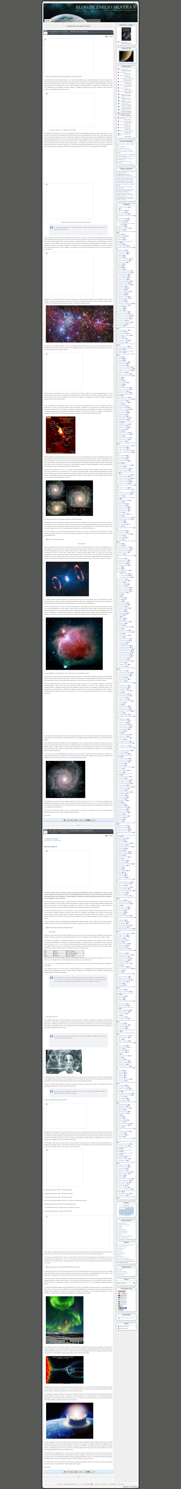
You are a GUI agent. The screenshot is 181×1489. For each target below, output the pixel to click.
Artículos (120, 1226)
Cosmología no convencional (126, 78)
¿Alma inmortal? (121, 1134)
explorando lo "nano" (123, 552)
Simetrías (120, 983)
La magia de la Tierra (123, 685)
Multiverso (120, 839)
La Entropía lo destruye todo (124, 650)
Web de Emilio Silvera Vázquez (125, 1236)
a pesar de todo (121, 212)
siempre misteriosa (122, 981)
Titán (119, 1015)
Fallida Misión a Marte (123, 560)
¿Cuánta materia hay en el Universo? (126, 1141)
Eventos (120, 543)
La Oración (120, 712)
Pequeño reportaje (122, 921)
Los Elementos (121, 778)
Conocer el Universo (123, 311)
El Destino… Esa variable (124, 392)
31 (130, 1214)
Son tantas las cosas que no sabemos (127, 986)
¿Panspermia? (121, 1185)
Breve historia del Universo (124, 270)
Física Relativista (125, 575)
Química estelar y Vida (123, 943)
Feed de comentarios (123, 1273)
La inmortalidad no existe (123, 675)
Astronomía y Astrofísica (123, 258)
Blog (47, 21)
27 (122, 1214)
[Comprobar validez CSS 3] (120, 1484)
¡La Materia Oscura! (122, 1087)
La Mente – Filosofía (122, 694)
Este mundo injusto (122, 524)
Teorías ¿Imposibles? (123, 1011)
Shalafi (103, 1484)
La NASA (120, 704)
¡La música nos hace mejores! (125, 1093)
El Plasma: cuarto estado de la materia (127, 442)
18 (132, 1211)
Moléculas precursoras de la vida (125, 832)
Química (120, 941)
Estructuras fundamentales (124, 534)
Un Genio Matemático (123, 1024)
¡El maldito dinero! (122, 1064)
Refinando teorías (122, 953)
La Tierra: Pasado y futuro (124, 726)
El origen (120, 430)
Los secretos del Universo (124, 792)
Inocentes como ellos (125, 94)
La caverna (122, 100)
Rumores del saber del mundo (125, 149)
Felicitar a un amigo (122, 563)
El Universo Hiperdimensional (125, 478)
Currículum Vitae (122, 1229)
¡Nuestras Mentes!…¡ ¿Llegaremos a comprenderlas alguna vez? (126, 156)
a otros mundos (121, 210)
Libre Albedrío (121, 765)
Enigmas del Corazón (123, 508)
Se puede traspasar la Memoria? (125, 973)
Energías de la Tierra (123, 507)
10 (130, 1209)
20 (122, 1212)
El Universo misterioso (123, 479)
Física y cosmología (122, 584)
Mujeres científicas (122, 838)
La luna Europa (121, 680)
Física (119, 572)
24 (130, 1212)
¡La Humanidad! (121, 1085)
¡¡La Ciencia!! (121, 1133)
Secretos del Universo (123, 976)
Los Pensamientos (122, 785)
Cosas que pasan (122, 323)
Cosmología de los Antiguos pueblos (126, 327)
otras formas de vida (123, 908)
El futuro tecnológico (122, 407)
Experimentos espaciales (124, 547)
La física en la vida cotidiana (124, 655)
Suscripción (93, 21)
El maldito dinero (122, 414)
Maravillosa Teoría (122, 800)
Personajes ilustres (122, 927)
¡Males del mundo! (122, 1106)
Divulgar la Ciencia (122, 363)
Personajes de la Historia (124, 925)
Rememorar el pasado (52, 839)
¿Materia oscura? (122, 1170)
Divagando (120, 358)
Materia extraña (121, 805)
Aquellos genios (121, 250)
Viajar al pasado (121, 1052)
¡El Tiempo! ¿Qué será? (123, 1065)
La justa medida (121, 677)
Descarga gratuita (124, 42)
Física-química (121, 585)
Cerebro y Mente (122, 287)
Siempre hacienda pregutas (124, 980)
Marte (119, 802)
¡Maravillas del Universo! (123, 1108)
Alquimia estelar (121, 236)
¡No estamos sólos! (122, 1113)
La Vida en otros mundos (124, 737)
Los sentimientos (122, 793)
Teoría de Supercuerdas (123, 1010)
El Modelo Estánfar (122, 425)
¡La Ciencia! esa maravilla (124, 1079)
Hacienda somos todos (123, 608)
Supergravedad (121, 995)
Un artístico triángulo (125, 109)
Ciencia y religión (122, 293)
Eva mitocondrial (122, 537)
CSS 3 (122, 1484)
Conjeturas (120, 310)
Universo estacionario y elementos (126, 1042)
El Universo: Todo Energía (124, 494)
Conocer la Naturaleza (123, 313)
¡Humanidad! (121, 1072)
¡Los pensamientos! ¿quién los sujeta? (127, 1101)
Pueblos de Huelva (122, 935)
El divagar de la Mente (123, 397)
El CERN (120, 385)
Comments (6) (94, 33)
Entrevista (120, 512)
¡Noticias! (120, 1116)
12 (120, 1211)
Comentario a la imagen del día (125, 303)
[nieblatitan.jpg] (126, 62)
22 (126, 1212)
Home (83, 21)
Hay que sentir (121, 609)
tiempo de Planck (66, 1259)
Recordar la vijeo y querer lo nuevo (126, 950)
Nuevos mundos (122, 893)
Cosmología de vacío (123, 330)
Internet (120, 628)
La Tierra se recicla (122, 722)
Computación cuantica (123, 305)
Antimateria (120, 244)
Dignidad (120, 356)
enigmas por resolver (123, 510)
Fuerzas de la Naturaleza (124, 591)
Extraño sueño (121, 558)
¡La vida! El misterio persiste (124, 1094)
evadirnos (120, 539)
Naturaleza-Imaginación (123, 853)
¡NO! (119, 1114)
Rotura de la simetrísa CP (124, 963)
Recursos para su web (123, 1237)
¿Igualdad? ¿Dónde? (123, 1165)
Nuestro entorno (122, 877)
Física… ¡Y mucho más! (123, 587)
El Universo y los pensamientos (125, 489)
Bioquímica (120, 269)
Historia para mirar (122, 613)
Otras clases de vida (123, 907)
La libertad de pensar (123, 679)
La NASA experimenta (123, 706)
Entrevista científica (122, 514)
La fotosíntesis (121, 662)
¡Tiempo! (120, 1126)
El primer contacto (122, 447)
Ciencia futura (121, 289)
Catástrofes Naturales (123, 282)
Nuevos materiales (122, 892)
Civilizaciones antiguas (123, 298)
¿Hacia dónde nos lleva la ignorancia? (126, 1162)
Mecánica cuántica (122, 810)
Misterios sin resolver (123, 830)
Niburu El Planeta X (122, 860)
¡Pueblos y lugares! (122, 1120)
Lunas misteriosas (122, 797)
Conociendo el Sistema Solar (124, 315)
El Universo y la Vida (123, 487)
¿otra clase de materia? (123, 1182)
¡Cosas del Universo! (123, 1060)
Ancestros (120, 237)
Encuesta (120, 502)
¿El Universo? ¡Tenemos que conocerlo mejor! (124, 1156)
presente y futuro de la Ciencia (125, 933)
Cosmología (121, 325)
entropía (67, 89)
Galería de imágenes (123, 1231)
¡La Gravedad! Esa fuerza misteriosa (126, 1082)
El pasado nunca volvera (123, 437)
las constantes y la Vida (123, 745)
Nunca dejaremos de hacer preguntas (126, 897)
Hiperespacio (121, 611)
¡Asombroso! (121, 1059)
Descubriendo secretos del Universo (126, 343)
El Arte (119, 379)
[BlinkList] (78, 820)
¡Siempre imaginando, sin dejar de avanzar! (126, 172)
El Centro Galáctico (122, 382)
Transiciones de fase (123, 1018)
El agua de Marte (122, 372)
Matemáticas (121, 804)
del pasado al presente (123, 340)
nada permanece (122, 845)
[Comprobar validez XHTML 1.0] (110, 1484)
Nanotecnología (121, 848)
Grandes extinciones (123, 604)
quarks (61, 1146)
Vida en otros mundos (123, 1055)
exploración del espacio (123, 550)
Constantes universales (123, 317)
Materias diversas (122, 809)
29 (126, 1214)
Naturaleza (120, 850)
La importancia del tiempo (124, 674)
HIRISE (120, 1254)
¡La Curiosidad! (121, 1080)
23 (128, 1212)
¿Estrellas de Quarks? (123, 1158)
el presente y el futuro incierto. (125, 445)
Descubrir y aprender (123, 346)
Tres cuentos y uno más (125, 106)
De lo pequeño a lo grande (124, 335)
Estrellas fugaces (122, 530)
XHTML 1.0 (114, 1484)
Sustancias (120, 999)
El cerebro (120, 384)
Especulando (121, 522)
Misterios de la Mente (123, 827)
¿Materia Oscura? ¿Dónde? (124, 1171)
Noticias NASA (121, 874)
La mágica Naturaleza (123, 687)
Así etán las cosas (122, 253)
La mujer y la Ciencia (123, 699)
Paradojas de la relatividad (124, 915)
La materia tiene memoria (124, 690)
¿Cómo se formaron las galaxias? (126, 1138)
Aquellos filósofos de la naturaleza (126, 247)
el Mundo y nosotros (122, 427)
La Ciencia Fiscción (122, 642)
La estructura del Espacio (124, 654)
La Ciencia (120, 637)
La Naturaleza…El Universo (124, 711)
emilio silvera (121, 177)
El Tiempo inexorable (123, 460)
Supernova (120, 997)
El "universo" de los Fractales (125, 370)
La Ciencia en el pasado (123, 640)
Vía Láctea (120, 1048)
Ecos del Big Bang (122, 365)
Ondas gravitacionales (123, 901)
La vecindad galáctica (123, 729)
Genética (120, 601)
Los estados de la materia (124, 780)
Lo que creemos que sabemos (125, 767)
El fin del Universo (122, 400)
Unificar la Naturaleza (123, 1037)
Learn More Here (122, 186)
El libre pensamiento (122, 412)
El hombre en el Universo (124, 409)
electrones (78, 691)
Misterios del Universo (123, 829)
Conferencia (121, 308)
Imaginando (120, 620)
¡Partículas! (120, 1118)
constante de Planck (59, 944)
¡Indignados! (121, 1075)
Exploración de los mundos (124, 548)
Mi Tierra (120, 821)
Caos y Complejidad (122, 277)
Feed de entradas (122, 1271)
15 (126, 1211)
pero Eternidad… (122, 923)
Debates (120, 337)
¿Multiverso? (121, 1175)
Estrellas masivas (122, 532)
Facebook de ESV (122, 1223)
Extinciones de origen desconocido (126, 555)
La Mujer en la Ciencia (126, 577)
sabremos (120, 970)
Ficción (119, 567)
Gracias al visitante (122, 602)
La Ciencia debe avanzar (124, 638)
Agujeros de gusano (122, 218)
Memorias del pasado (123, 812)
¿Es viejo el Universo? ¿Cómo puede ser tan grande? (71, 830)
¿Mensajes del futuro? (123, 1173)
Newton (120, 858)
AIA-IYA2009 (121, 221)
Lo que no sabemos (122, 770)
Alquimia (120, 234)
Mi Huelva (120, 819)
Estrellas (120, 526)
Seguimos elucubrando (123, 978)
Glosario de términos (123, 1232)
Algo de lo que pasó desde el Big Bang (127, 231)
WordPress (87, 1484)
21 (124, 1212)
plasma (105, 691)
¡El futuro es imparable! (123, 1062)
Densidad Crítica (122, 342)
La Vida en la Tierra (122, 736)
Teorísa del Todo (122, 1013)
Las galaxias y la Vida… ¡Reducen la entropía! (68, 31)
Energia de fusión (122, 505)
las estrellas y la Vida (123, 753)
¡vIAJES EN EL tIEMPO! (123, 1131)
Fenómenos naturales (123, 565)
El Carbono (120, 380)
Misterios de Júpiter (122, 825)
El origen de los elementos (124, 434)
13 (122, 1211)
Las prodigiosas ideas (123, 761)
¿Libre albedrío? (122, 1168)
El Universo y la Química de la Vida (126, 485)
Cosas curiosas (121, 320)
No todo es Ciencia (122, 865)
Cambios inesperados (123, 274)
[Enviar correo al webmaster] (107, 1484)
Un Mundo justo (121, 1026)
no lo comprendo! (122, 862)
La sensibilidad (121, 146)
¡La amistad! (121, 1077)
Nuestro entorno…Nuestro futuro (125, 879)
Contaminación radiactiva (124, 318)
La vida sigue (121, 739)
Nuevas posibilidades (123, 888)
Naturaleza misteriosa (123, 851)
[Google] (68, 820)
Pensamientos (121, 920)
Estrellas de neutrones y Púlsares (126, 527)
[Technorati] (72, 820)
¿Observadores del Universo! (125, 1178)
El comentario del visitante (124, 389)
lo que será (120, 772)
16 (128, 1211)
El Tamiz (120, 1249)
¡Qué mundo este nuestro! (124, 1123)
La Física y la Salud (122, 659)
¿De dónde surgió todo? (123, 148)
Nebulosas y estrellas (123, 856)
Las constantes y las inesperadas (126, 747)
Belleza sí (120, 264)
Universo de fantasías (123, 1040)
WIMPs (119, 1057)
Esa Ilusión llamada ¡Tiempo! (124, 519)
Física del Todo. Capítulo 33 (126, 91)
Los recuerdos (121, 790)
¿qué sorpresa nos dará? (124, 1193)
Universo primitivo (122, 1045)
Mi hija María (121, 817)
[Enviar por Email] (93, 820)
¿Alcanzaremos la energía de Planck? (127, 154)
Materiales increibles (122, 807)
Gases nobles (121, 597)
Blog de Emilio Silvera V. (106, 7)
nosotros (120, 867)
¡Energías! (120, 1070)
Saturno (120, 971)
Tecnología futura (122, 1003)
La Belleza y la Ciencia (123, 635)
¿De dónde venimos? (123, 1145)
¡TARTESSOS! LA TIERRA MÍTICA (52, 840)
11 (132, 1209)
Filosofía (120, 568)
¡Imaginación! (121, 1073)
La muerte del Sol (122, 697)
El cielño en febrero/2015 (123, 387)
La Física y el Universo (123, 657)
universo (120, 1039)
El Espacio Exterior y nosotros (125, 399)
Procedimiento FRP (124, 124)
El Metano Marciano (122, 419)
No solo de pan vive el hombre (125, 863)
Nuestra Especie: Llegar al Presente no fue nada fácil (125, 179)
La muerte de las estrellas (124, 695)
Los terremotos (121, 795)
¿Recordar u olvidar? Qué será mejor (126, 1196)
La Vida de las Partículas (123, 734)
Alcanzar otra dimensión (123, 228)
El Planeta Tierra (122, 441)
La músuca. (120, 702)
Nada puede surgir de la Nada (125, 846)
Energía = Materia (122, 503)
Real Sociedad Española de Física (126, 1259)
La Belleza (120, 633)
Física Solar (121, 582)
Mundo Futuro (121, 841)
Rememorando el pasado (124, 958)
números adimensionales (124, 895)
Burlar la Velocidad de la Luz (124, 272)
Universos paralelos (122, 1047)
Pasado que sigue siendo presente (126, 917)
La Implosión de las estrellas (124, 672)
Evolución (120, 545)
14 (124, 1211)
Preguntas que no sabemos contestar (126, 930)
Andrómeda (120, 239)
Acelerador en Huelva (123, 213)
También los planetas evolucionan (125, 1001)
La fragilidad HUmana (123, 664)
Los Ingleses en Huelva (123, 781)
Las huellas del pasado (123, 758)
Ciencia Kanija (121, 1248)
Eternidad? (120, 535)
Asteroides (120, 255)
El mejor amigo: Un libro (123, 417)
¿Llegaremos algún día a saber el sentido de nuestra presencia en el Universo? (125, 190)
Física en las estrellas (123, 580)
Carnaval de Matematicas (124, 281)
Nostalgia (120, 868)
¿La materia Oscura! (123, 1166)
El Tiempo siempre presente (124, 465)
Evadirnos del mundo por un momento (126, 540)
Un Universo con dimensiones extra (126, 1032)
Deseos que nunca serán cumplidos (126, 354)
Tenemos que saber (122, 1005)
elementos (120, 495)
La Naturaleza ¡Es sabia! (123, 709)
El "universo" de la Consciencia (125, 368)
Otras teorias (121, 910)
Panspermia (121, 913)
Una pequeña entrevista (123, 1035)
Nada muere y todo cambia (124, 843)
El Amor (120, 377)
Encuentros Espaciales (123, 500)
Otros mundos (121, 912)
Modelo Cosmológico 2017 (126, 81)
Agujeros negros (122, 220)
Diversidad (120, 360)
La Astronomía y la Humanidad (125, 632)
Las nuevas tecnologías (123, 760)
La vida (119, 732)
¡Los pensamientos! (122, 1100)
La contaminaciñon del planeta (125, 649)
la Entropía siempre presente (124, 652)
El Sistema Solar (122, 458)
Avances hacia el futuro (123, 260)
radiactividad (64, 1350)
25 (132, 1212)
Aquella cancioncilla (122, 245)
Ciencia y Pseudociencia (123, 291)
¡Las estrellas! (121, 1096)
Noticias (120, 872)
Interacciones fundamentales (124, 626)
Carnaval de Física (61, 21)
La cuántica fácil (124, 69)
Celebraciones (121, 286)
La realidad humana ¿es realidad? (126, 716)
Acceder (120, 1269)
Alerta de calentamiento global (127, 130)
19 (120, 1212)
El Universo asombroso (123, 468)
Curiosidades (121, 331)
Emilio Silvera (121, 171)
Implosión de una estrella (123, 621)
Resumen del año (122, 961)
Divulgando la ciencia (123, 362)
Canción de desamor (123, 275)
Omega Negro (121, 900)
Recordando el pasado (123, 948)
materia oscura (63, 469)
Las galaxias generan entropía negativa (78, 33)
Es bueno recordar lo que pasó (125, 517)
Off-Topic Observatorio (123, 1258)
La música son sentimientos (124, 700)
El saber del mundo (122, 449)
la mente (120, 692)
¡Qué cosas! (121, 1121)
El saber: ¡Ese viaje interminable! (125, 452)
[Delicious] (64, 820)
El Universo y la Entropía (123, 481)
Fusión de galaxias (122, 592)
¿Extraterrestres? (122, 1160)
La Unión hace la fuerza (123, 727)
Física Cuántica (124, 573)
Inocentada (120, 625)
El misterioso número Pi (123, 424)
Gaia (119, 596)
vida (119, 1053)
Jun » (128, 1215)
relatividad (108, 1257)
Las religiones (121, 763)
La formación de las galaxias (124, 661)
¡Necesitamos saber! (123, 1111)
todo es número (121, 1017)
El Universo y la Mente (123, 483)
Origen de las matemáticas (124, 903)
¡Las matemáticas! (122, 1098)
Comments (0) (87, 832)
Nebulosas (120, 855)
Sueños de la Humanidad (124, 991)
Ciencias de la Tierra (123, 296)
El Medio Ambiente (122, 416)
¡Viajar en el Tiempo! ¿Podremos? (126, 1128)
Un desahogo (121, 1023)
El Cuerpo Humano (122, 391)
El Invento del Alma (122, 410)
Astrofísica (120, 257)
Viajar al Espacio (122, 1050)
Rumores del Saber (122, 966)
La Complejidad (121, 643)
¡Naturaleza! (121, 1109)
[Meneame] (74, 820)
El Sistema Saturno (122, 457)
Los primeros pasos (122, 788)
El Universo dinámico (123, 476)
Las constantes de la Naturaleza (125, 743)
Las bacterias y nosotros (124, 741)
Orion (119, 905)
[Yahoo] (70, 820)
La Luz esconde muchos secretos (126, 682)
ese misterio (121, 520)
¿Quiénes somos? (122, 1195)
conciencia (120, 306)
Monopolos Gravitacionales (126, 84)
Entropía (120, 515)
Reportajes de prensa (123, 960)
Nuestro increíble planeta (124, 883)
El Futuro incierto (122, 405)
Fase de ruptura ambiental (126, 121)
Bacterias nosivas (122, 262)
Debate (75, 21)
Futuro (119, 594)
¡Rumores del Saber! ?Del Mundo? (126, 164)
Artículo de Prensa (122, 252)
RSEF (119, 965)
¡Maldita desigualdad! (123, 1104)
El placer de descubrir (123, 439)
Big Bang (120, 265)
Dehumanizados (122, 338)
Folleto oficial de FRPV (125, 127)
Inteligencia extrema (124, 75)
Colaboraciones (121, 301)
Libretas (120, 1234)
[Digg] (66, 820)
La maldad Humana (122, 688)
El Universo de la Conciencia (124, 474)
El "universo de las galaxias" (124, 367)
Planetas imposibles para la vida (125, 928)
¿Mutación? (120, 1176)
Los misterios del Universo (124, 783)
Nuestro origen (121, 885)
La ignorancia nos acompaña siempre (126, 667)
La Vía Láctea (121, 731)
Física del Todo (123, 88)
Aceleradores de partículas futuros (126, 215)
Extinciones (120, 553)
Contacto (120, 1228)
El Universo (120, 466)
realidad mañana (122, 946)
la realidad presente (122, 719)
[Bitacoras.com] (83, 820)
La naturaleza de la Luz (123, 707)
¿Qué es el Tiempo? (122, 1187)
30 (128, 1214)
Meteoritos (120, 814)
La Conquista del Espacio (124, 647)
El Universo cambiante (123, 470)
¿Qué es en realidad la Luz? (124, 1188)
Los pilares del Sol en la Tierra (125, 786)
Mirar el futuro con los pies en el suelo (126, 822)
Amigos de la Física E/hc (123, 1224)
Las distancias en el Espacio (124, 750)
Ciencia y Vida (121, 294)
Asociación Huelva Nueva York (125, 1245)
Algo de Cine (121, 229)
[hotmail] (81, 820)
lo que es (120, 768)
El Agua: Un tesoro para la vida (125, 375)
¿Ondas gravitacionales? (124, 1180)
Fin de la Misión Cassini (123, 570)
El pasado (120, 436)
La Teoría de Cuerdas (123, 720)
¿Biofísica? (120, 1136)
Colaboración (121, 299)
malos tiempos (121, 798)
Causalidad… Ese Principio (124, 284)
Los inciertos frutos (124, 103)
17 (130, 1211)
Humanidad (120, 614)
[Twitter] (91, 820)
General (120, 599)
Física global (123, 72)
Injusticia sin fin (121, 623)
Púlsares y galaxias (122, 936)
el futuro (120, 404)
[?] (94, 820)
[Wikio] (85, 820)
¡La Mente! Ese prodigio (123, 1088)
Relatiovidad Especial (123, 956)
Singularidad (121, 985)
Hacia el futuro (121, 606)
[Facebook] (89, 820)
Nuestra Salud (121, 875)
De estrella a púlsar (122, 333)
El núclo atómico (122, 429)
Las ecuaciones (121, 752)
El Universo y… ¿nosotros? (124, 492)
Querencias (120, 938)
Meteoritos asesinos (122, 815)
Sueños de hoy (121, 989)
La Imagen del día (122, 670)
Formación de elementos (123, 589)
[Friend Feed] (87, 820)
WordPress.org (121, 1274)
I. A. (119, 616)
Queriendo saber (122, 940)
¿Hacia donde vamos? (130, 177)
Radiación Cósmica (122, 945)
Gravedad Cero (121, 1253)
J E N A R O (123, 97)
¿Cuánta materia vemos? (124, 1143)
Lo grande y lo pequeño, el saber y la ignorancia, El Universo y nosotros (125, 194)
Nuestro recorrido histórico (124, 887)
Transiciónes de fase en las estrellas (126, 1020)
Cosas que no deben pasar (124, 322)
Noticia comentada (122, 870)
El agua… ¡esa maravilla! (124, 373)
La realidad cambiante (123, 714)
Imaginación (121, 618)
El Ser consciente (122, 455)
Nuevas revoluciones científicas (125, 890)
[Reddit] (79, 820)
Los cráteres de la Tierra (123, 776)
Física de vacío (121, 579)
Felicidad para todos (122, 561)
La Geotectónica (122, 666)
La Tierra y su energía (123, 724)
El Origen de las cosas (123, 432)
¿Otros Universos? (122, 1183)
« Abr (124, 1215)
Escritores (120, 1251)
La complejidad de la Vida (124, 645)
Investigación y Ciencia (123, 630)
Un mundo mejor (122, 1028)
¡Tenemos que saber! (123, 1125)
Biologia (120, 267)
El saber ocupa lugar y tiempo (125, 450)
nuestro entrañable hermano (124, 882)
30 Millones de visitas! (123, 207)
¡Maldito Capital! (121, 1261)
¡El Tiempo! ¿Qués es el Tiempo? (125, 1067)
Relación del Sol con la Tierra (124, 954)
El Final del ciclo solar (123, 402)
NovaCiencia (121, 1256)
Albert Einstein (121, 226)
